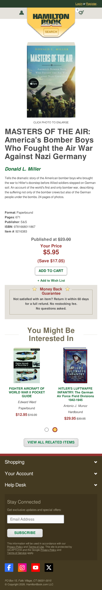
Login (78, 3)
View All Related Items (51, 442)
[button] (51, 32)
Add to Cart (51, 271)
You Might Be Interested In (51, 334)
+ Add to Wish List (51, 280)
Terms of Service (17, 553)
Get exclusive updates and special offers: (34, 510)
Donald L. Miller (23, 169)
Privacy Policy (15, 547)
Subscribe (25, 533)
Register (91, 3)
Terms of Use (36, 547)
